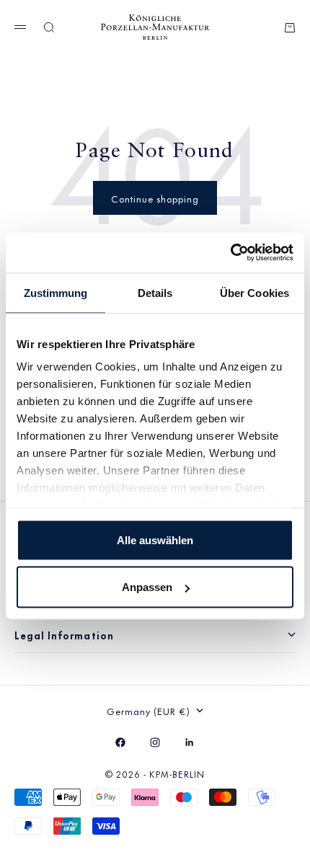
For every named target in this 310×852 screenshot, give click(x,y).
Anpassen (147, 587)
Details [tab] (155, 292)
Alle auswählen (155, 539)
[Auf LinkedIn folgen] (189, 742)
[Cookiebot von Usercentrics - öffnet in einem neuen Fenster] (230, 253)
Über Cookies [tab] (254, 292)
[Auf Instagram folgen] (155, 742)
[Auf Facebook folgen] (120, 742)
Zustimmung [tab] (56, 292)
